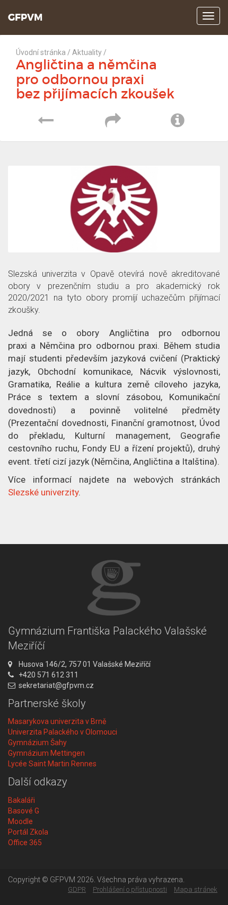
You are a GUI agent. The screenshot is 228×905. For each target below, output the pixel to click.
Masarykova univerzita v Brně (57, 721)
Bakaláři (21, 800)
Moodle (20, 821)
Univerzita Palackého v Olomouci (62, 732)
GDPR (77, 889)
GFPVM (25, 17)
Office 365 (25, 842)
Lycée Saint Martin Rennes (52, 763)
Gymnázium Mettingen (46, 753)
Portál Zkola (28, 832)
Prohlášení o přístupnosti (130, 889)
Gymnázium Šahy (37, 742)
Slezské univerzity (43, 492)
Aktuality (87, 52)
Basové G (23, 811)
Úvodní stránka (41, 52)
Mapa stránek (195, 889)
